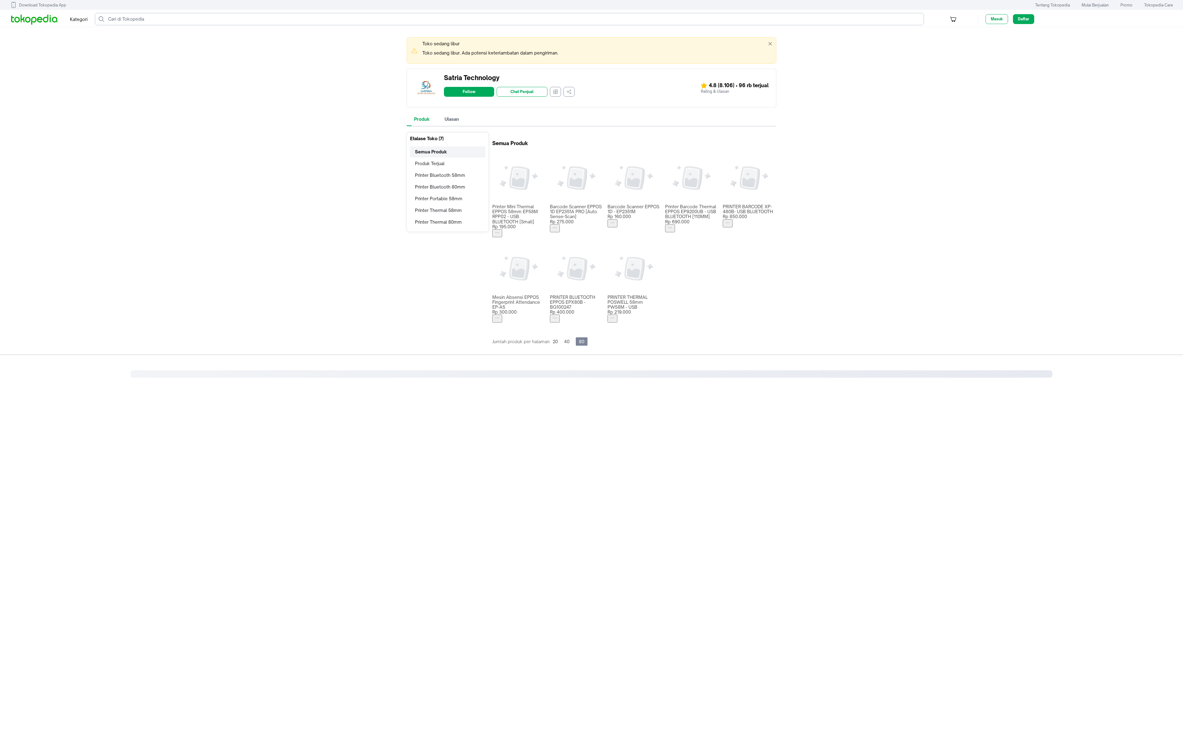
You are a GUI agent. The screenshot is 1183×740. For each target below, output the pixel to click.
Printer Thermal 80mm (438, 222)
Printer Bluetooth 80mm (440, 186)
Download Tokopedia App (42, 5)
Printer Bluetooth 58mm (440, 175)
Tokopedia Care (1158, 5)
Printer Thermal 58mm (438, 210)
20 (555, 341)
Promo (1126, 5)
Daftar (1023, 19)
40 (567, 341)
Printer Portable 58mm (438, 198)
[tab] (422, 119)
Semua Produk (431, 151)
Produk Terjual (430, 163)
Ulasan (452, 119)
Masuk (997, 19)
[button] (770, 44)
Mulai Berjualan (1095, 5)
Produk (422, 119)
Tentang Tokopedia (1052, 5)
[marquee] (591, 50)
